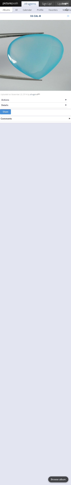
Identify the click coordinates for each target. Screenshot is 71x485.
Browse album (58, 479)
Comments (6, 118)
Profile (40, 9)
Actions (5, 100)
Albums (6, 9)
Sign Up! (47, 4)
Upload (61, 4)
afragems (33, 94)
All (16, 9)
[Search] (66, 10)
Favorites (53, 9)
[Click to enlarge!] (35, 55)
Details (4, 105)
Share (5, 112)
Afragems (30, 4)
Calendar (27, 9)
